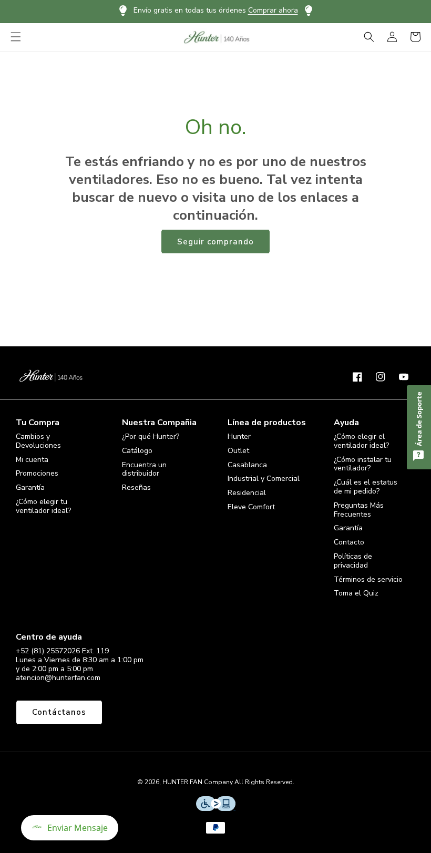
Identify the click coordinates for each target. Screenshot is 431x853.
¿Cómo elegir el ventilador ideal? (361, 441)
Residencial (247, 493)
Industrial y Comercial (264, 479)
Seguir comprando (215, 242)
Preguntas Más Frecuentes (359, 509)
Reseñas (136, 487)
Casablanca (247, 465)
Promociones (37, 473)
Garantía (30, 487)
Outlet (238, 451)
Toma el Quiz (356, 593)
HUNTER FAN (182, 782)
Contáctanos (59, 712)
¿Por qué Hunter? (150, 437)
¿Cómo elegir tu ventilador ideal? (43, 506)
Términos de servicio (368, 579)
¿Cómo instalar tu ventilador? (363, 464)
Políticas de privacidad (353, 560)
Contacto (349, 542)
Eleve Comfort (251, 507)
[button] (15, 36)
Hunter (239, 437)
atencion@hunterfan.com (58, 678)
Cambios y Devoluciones (38, 441)
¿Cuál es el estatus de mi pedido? (365, 486)
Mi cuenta (32, 460)
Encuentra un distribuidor (144, 469)
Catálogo (137, 451)
